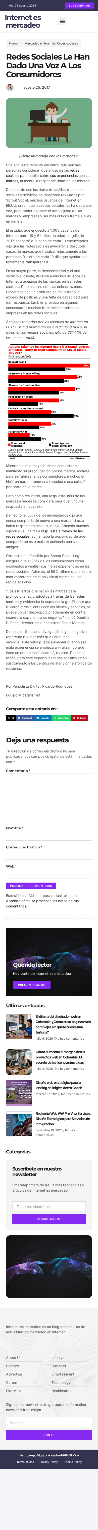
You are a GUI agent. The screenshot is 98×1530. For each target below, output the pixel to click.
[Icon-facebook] (7, 1344)
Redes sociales (67, 43)
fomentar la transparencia (27, 262)
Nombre (15, 828)
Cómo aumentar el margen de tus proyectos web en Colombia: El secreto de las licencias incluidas (60, 1057)
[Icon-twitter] (15, 1344)
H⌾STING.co (70, 1455)
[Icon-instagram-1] (22, 1344)
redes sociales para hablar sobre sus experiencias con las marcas (48, 175)
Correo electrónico (24, 847)
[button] (62, 21)
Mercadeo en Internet (40, 43)
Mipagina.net (29, 695)
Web (10, 866)
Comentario (18, 771)
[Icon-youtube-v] (30, 1344)
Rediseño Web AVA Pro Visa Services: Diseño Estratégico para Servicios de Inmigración (63, 1118)
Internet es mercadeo (23, 21)
